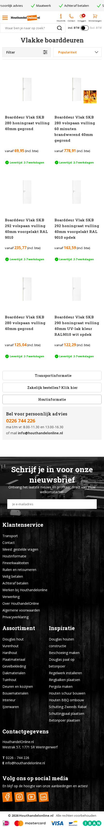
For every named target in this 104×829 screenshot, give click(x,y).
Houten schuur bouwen (67, 693)
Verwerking (11, 596)
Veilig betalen (12, 576)
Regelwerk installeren (65, 673)
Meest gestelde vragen (20, 549)
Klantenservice (22, 524)
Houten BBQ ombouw (66, 700)
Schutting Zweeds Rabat (68, 706)
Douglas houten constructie (61, 642)
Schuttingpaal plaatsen (66, 713)
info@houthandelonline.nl (40, 433)
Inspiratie (62, 628)
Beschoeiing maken (64, 652)
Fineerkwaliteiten (15, 563)
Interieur (8, 700)
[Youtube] (31, 797)
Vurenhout (10, 646)
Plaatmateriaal (13, 659)
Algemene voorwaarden (21, 610)
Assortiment (18, 628)
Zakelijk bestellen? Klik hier (52, 387)
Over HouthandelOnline (20, 603)
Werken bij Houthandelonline (24, 590)
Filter (10, 52)
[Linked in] (43, 797)
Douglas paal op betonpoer (61, 662)
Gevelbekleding (14, 666)
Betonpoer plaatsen (64, 720)
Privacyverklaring (15, 617)
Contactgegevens (25, 731)
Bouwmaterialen (15, 693)
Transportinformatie (53, 375)
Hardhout (9, 652)
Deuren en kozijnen (17, 686)
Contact (8, 542)
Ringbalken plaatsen (64, 679)
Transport (10, 536)
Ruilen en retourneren (19, 569)
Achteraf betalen (15, 583)
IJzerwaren (10, 706)
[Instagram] (19, 797)
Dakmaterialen (13, 673)
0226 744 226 (20, 420)
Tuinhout (9, 679)
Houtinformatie (52, 399)
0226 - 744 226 (17, 757)
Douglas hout (13, 639)
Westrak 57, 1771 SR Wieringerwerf (30, 747)
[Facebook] (7, 797)
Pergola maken (61, 686)
